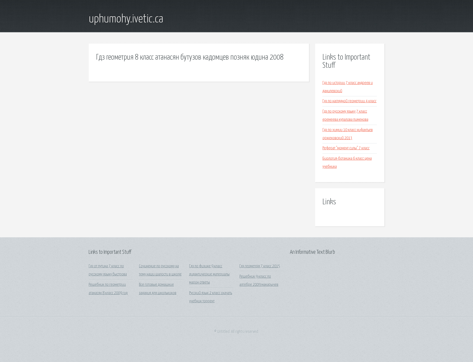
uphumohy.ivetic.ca (126, 19)
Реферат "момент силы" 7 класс (346, 148)
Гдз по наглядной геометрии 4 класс (349, 101)
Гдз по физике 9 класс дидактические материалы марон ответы (209, 274)
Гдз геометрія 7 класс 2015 (259, 266)
